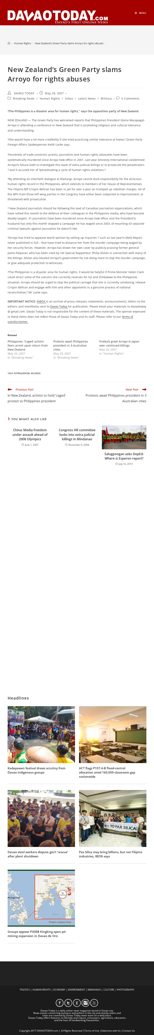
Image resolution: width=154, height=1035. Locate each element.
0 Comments (131, 98)
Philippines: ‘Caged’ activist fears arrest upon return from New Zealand (28, 345)
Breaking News (24, 98)
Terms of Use (91, 1030)
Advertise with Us (111, 1030)
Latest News (87, 98)
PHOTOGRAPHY (125, 989)
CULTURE (108, 989)
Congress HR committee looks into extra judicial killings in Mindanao (77, 434)
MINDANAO (94, 989)
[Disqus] (77, 521)
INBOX (41, 301)
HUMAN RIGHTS (41, 989)
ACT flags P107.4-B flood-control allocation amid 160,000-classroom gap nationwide (107, 772)
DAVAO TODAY (24, 93)
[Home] (9, 43)
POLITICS (25, 989)
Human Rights (50, 98)
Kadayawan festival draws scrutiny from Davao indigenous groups (36, 770)
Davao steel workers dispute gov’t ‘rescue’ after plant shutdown (38, 854)
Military (106, 98)
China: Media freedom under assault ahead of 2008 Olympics (30, 434)
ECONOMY (59, 989)
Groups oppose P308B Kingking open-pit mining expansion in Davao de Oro (37, 934)
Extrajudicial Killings (27, 373)
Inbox (69, 98)
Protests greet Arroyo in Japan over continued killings (119, 343)
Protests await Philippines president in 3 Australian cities (70, 345)
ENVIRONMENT (76, 989)
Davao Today (59, 306)
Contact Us (129, 1030)
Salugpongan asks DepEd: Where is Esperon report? (124, 456)
